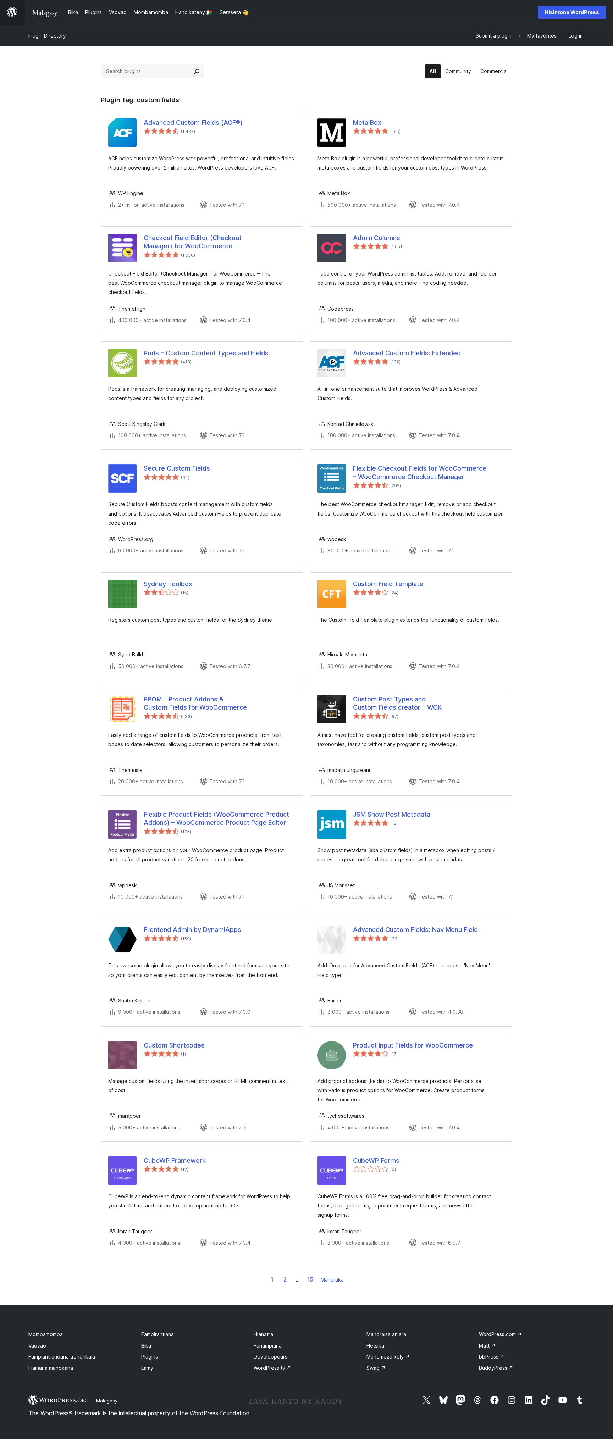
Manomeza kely (388, 1357)
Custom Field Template (388, 584)
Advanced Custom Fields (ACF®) (193, 122)
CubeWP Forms (376, 1160)
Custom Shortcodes (174, 1045)
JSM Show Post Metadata (391, 814)
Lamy (147, 1368)
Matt (487, 1346)
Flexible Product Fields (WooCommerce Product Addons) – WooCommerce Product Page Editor (216, 818)
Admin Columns (376, 237)
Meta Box (367, 122)
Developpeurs (270, 1357)
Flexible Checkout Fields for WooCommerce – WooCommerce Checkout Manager (419, 472)
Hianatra (263, 1334)
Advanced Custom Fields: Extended (407, 353)
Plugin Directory (47, 36)
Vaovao (37, 1346)
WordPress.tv (272, 1368)
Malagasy (106, 1401)
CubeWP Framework (175, 1160)
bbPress (491, 1357)
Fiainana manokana (50, 1368)
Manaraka (332, 1280)
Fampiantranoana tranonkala (61, 1357)
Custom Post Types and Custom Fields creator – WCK (397, 703)
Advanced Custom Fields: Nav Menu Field (415, 929)
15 (310, 1279)
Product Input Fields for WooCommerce (413, 1045)
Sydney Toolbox (168, 584)
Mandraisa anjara (386, 1334)
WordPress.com (500, 1334)
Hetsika (375, 1346)
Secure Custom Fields (177, 468)
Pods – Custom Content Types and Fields (206, 353)
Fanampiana (268, 1346)
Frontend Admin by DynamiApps (192, 929)
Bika (146, 1346)
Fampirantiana (157, 1334)
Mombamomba (45, 1334)
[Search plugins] (197, 71)
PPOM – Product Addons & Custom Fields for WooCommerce (195, 703)
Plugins (149, 1357)
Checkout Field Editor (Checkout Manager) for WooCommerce (193, 242)
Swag (376, 1368)
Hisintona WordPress (572, 12)
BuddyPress (496, 1368)
